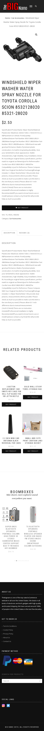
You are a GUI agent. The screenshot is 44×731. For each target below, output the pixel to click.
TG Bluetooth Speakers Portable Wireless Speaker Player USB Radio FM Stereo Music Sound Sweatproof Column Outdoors (33, 536)
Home (7, 18)
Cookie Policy (8, 630)
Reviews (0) (24, 233)
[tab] (9, 232)
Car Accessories (17, 18)
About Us (6, 637)
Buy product (23, 208)
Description (9, 233)
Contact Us (7, 641)
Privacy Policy (8, 634)
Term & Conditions (10, 626)
